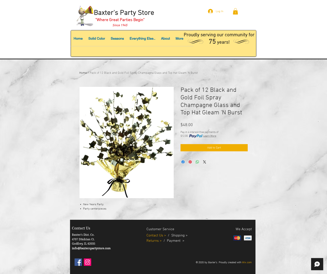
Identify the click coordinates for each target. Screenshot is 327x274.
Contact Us (155, 235)
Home (83, 73)
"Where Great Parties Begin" (120, 20)
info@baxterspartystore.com (91, 248)
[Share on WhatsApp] (197, 162)
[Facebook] (78, 262)
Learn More (209, 136)
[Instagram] (87, 262)
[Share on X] (204, 162)
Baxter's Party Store (124, 13)
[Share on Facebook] (183, 162)
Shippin (177, 235)
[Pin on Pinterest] (190, 162)
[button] (235, 11)
